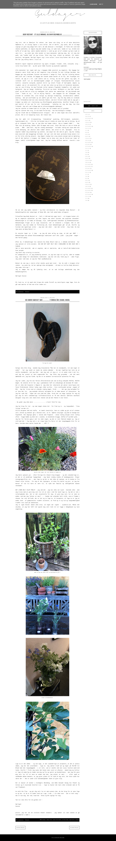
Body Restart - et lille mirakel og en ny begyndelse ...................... (47, 34)
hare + (27, 291)
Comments (20, 291)
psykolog (70, 294)
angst (30, 294)
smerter (76, 294)
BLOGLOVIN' (87, 101)
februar (87, 122)
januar (87, 116)
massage (56, 294)
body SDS (43, 294)
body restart (36, 294)
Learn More (93, 4)
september (88, 118)
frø (48, 819)
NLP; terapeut (63, 294)
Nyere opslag (20, 827)
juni (86, 152)
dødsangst (50, 294)
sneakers (72, 819)
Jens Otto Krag (57, 819)
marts (87, 120)
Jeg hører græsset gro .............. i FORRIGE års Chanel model (47, 300)
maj (86, 132)
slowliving (65, 819)
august (87, 128)
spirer (77, 819)
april (86, 114)
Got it (101, 4)
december (88, 164)
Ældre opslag (74, 827)
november (88, 142)
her (35, 229)
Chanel (44, 819)
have (50, 819)
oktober (87, 144)
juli (86, 130)
